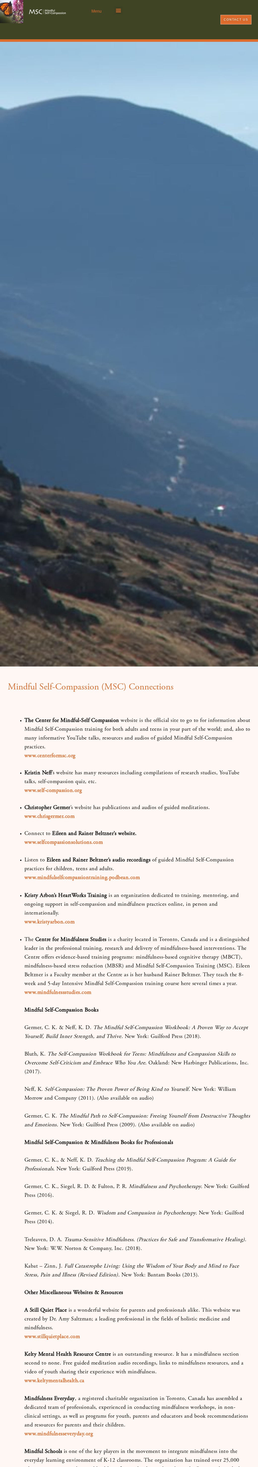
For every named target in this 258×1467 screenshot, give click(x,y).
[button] (118, 10)
